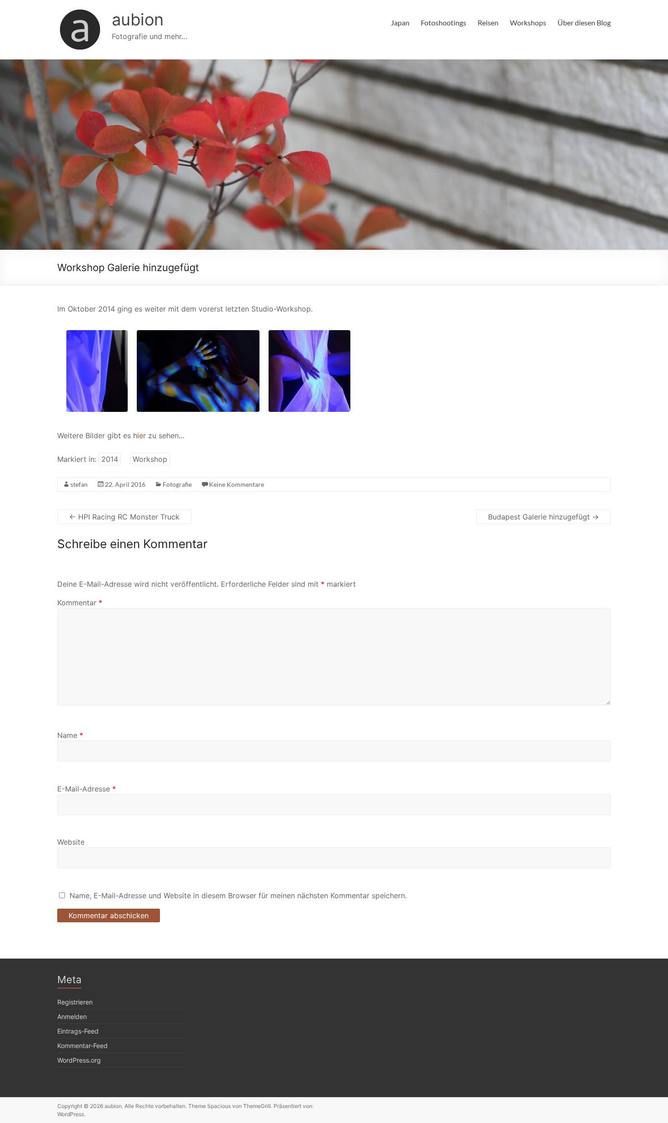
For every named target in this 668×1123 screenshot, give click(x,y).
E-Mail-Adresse (86, 788)
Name (70, 735)
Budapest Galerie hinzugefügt (543, 516)
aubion (138, 20)
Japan (400, 22)
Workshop (150, 459)
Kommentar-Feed (82, 1045)
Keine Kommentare (236, 484)
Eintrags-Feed (78, 1031)
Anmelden (72, 1016)
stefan (79, 484)
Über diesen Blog (584, 22)
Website (71, 841)
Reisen (488, 22)
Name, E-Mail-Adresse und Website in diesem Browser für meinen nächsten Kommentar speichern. (238, 895)
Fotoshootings (443, 22)
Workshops (528, 22)
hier (139, 435)
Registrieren (75, 1002)
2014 (109, 459)
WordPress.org (79, 1060)
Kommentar (79, 602)
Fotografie (177, 484)
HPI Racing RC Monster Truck (124, 516)
